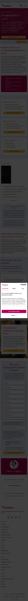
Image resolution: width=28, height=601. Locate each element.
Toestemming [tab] (5, 288)
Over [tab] (23, 288)
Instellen (13, 315)
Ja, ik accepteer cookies (14, 311)
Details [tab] (14, 288)
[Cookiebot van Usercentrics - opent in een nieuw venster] (20, 285)
